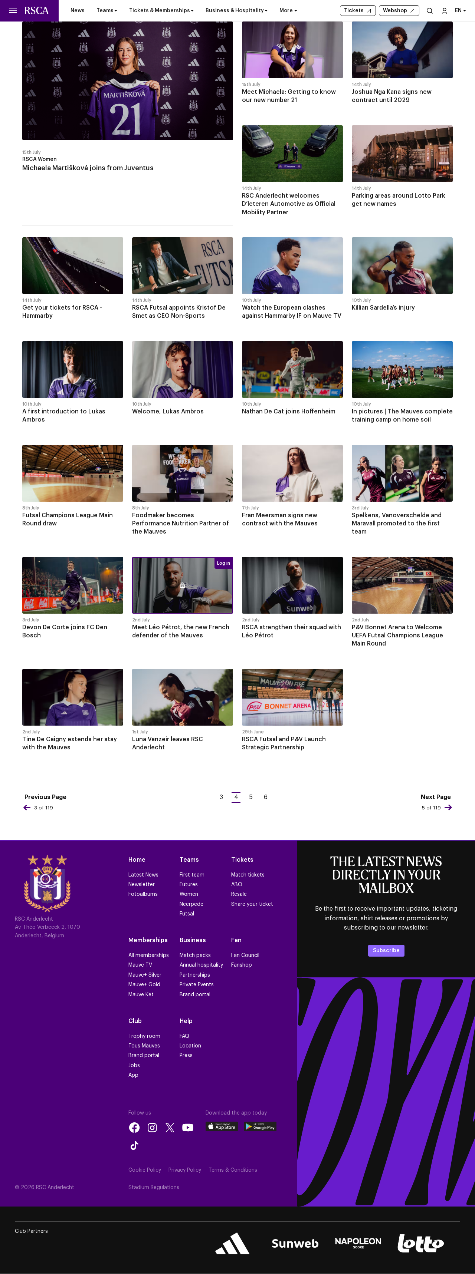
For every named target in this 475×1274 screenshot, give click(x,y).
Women (189, 894)
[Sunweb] (295, 1243)
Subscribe (386, 950)
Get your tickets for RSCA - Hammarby (62, 312)
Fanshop (241, 965)
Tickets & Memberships (159, 10)
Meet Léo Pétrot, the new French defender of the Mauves (180, 631)
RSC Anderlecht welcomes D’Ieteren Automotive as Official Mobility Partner (288, 204)
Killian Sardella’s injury (383, 308)
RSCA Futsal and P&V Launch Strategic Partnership (284, 743)
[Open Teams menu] (115, 10)
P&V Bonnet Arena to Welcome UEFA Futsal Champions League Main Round (397, 635)
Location (190, 1046)
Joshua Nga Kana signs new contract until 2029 (392, 96)
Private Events (197, 984)
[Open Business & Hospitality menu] (266, 10)
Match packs (195, 955)
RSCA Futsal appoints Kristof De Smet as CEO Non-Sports (179, 312)
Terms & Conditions (233, 1170)
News (78, 10)
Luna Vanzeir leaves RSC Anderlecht (167, 743)
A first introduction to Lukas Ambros (63, 416)
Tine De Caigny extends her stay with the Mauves (69, 743)
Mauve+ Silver (144, 975)
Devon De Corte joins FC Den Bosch (64, 631)
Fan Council (245, 955)
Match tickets (248, 875)
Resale (239, 894)
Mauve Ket (141, 994)
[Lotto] (420, 1243)
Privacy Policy (184, 1170)
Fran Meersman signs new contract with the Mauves (280, 519)
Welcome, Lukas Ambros (168, 412)
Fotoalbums (143, 894)
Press (186, 1055)
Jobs (134, 1065)
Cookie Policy (144, 1170)
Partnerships (195, 975)
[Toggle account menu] (444, 10)
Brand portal (195, 994)
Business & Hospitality (235, 10)
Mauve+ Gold (144, 984)
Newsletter (141, 884)
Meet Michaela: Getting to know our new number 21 (289, 96)
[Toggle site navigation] (13, 11)
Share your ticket (252, 904)
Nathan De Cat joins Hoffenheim (288, 412)
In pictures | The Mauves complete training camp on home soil (402, 416)
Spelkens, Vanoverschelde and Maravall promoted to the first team (397, 523)
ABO (236, 884)
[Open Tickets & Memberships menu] (192, 10)
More (286, 10)
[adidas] (232, 1243)
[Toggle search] (429, 10)
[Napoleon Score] (358, 1243)
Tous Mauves (144, 1046)
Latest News (143, 875)
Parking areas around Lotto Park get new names (398, 200)
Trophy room (144, 1036)
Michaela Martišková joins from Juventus (88, 168)
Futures (189, 884)
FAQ (184, 1036)
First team (192, 875)
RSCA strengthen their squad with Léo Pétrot (291, 631)
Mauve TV (140, 965)
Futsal (187, 914)
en (458, 10)
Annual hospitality (201, 965)
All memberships (148, 955)
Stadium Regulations (153, 1187)
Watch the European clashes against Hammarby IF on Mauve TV (291, 312)
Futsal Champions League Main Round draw (67, 519)
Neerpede (191, 904)
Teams (105, 10)
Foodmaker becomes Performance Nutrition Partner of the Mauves (180, 523)
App (133, 1075)
